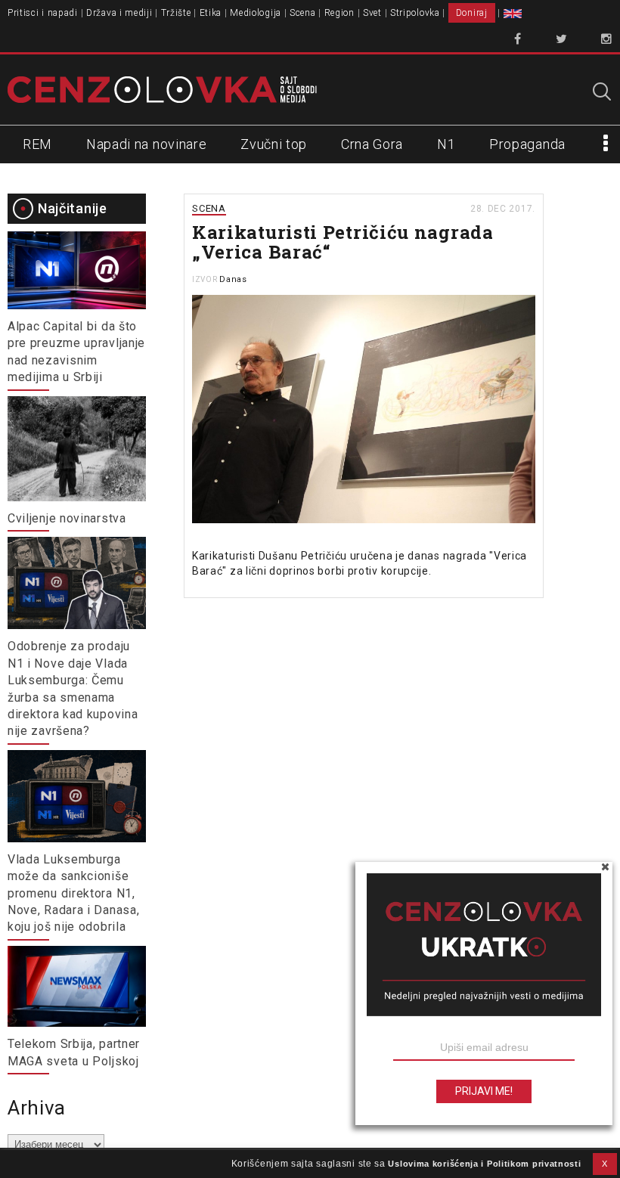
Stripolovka (415, 13)
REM (37, 144)
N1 (446, 144)
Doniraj (472, 13)
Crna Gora (372, 144)
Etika (211, 13)
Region (339, 13)
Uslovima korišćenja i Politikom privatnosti (484, 1163)
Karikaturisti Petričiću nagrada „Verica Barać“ (343, 242)
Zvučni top (273, 144)
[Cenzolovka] (162, 89)
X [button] (605, 1163)
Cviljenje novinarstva (67, 518)
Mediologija (255, 13)
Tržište (176, 13)
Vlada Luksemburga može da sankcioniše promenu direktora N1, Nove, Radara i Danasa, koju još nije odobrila (73, 893)
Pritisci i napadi (43, 13)
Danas (233, 279)
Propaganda (527, 144)
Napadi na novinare (146, 144)
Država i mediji (119, 13)
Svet (372, 13)
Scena (303, 13)
